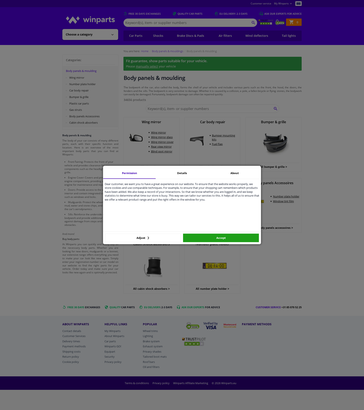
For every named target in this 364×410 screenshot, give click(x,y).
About (234, 173)
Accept (221, 238)
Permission (129, 173)
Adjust (141, 238)
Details (182, 173)
